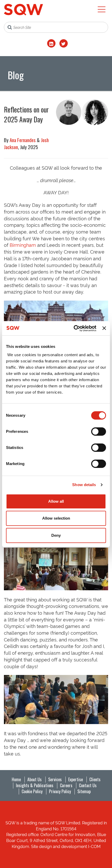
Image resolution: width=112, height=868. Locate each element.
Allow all (56, 501)
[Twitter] (63, 43)
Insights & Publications (34, 785)
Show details (84, 484)
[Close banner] (104, 328)
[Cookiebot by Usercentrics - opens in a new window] (73, 328)
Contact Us (88, 785)
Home (16, 779)
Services (55, 779)
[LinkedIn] (51, 43)
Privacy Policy (60, 791)
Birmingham (23, 244)
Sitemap (84, 791)
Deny (56, 535)
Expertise (75, 779)
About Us (34, 779)
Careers (66, 785)
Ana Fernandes (23, 139)
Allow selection (56, 518)
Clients (95, 779)
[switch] (98, 431)
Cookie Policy (32, 791)
